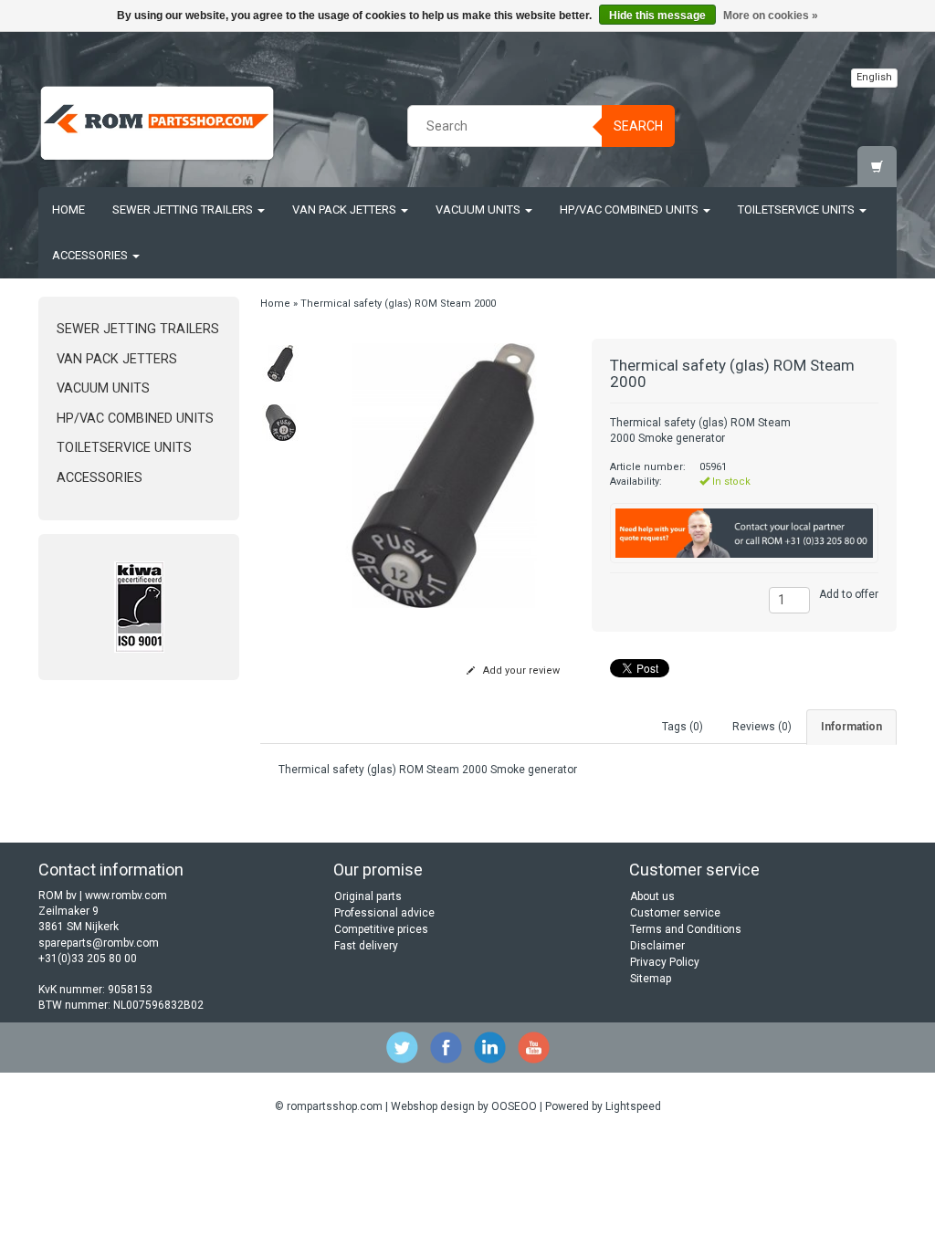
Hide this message (657, 15)
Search (638, 126)
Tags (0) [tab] (682, 726)
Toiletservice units (797, 209)
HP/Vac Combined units (630, 209)
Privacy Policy (664, 962)
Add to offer (848, 594)
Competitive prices (381, 929)
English (874, 77)
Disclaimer (657, 945)
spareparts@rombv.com (98, 943)
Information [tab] (851, 726)
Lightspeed (633, 1106)
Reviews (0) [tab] (762, 726)
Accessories (91, 255)
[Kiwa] (139, 607)
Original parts (368, 896)
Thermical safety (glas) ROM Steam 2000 (398, 303)
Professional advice (384, 912)
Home (68, 209)
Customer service (675, 912)
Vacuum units (479, 209)
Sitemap (650, 978)
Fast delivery (366, 945)
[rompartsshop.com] (157, 123)
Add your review (520, 670)
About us (652, 896)
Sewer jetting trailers (184, 209)
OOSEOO (514, 1106)
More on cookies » (770, 15)
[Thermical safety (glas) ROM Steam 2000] (281, 363)
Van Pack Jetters (345, 209)
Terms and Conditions (685, 929)
